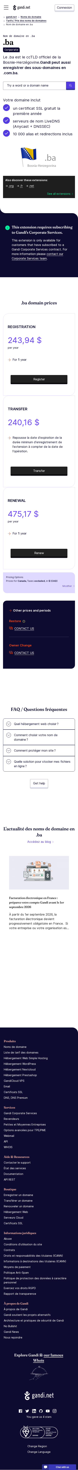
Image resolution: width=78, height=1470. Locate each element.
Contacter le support (17, 1162)
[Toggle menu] (6, 7)
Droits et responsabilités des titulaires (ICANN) (33, 1255)
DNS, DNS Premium (16, 1097)
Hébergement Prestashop (20, 1075)
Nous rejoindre (13, 1337)
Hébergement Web (16, 1212)
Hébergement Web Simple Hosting (26, 1058)
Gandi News (11, 1331)
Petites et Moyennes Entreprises (25, 1124)
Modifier (67, 586)
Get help (39, 783)
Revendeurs (11, 1118)
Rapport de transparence (20, 1293)
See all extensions (58, 193)
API (6, 1141)
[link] (20, 1411)
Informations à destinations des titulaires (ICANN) (35, 1261)
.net (31, 185)
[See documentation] (23, 621)
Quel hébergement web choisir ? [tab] (36, 724)
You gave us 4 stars (39, 1417)
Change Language (39, 1452)
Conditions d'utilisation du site (23, 1244)
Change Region (37, 1446)
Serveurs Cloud (13, 1217)
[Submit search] (70, 86)
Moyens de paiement (17, 1267)
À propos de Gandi (16, 1309)
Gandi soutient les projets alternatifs (27, 1314)
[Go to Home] (21, 7)
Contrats (9, 1250)
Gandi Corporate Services (20, 1113)
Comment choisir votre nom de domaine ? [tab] (36, 737)
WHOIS (8, 1147)
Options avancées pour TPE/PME (25, 1130)
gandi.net (11, 16)
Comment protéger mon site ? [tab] (35, 750)
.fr (21, 185)
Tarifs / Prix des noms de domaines (26, 20)
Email (7, 1086)
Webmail (9, 1135)
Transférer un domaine (18, 1200)
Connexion (64, 7)
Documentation (13, 1173)
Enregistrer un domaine (18, 1195)
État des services (15, 1168)
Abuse (8, 1238)
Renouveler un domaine (19, 1206)
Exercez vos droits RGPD (20, 1288)
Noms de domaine (31, 16)
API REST (9, 1179)
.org (11, 185)
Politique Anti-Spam (16, 1272)
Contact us (24, 628)
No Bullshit (10, 1326)
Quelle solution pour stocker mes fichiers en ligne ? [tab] (42, 764)
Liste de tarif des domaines (21, 1052)
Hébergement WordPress (20, 1063)
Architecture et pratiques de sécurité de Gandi (34, 1320)
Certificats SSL (13, 1092)
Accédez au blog (39, 842)
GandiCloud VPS (14, 1080)
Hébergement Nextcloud (20, 1069)
